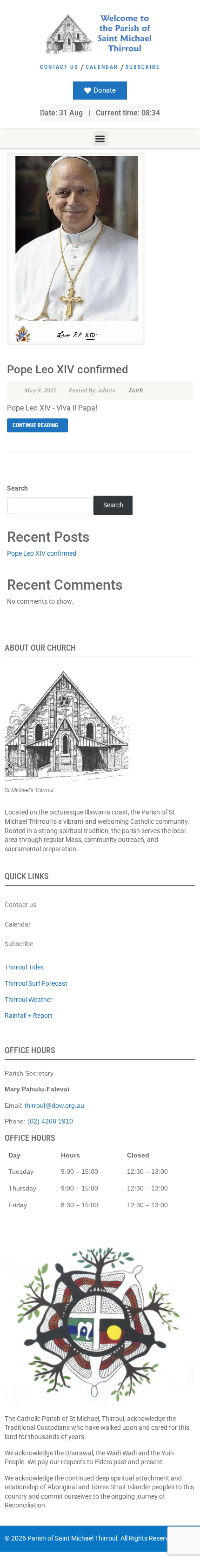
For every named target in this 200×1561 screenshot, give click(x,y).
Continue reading (35, 425)
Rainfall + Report (29, 1015)
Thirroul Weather (29, 999)
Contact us (59, 67)
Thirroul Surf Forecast (36, 983)
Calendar (102, 67)
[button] (100, 138)
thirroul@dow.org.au (54, 1105)
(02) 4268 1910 (50, 1121)
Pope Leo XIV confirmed (67, 369)
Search (17, 488)
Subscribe (143, 67)
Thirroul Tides (24, 967)
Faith (135, 390)
